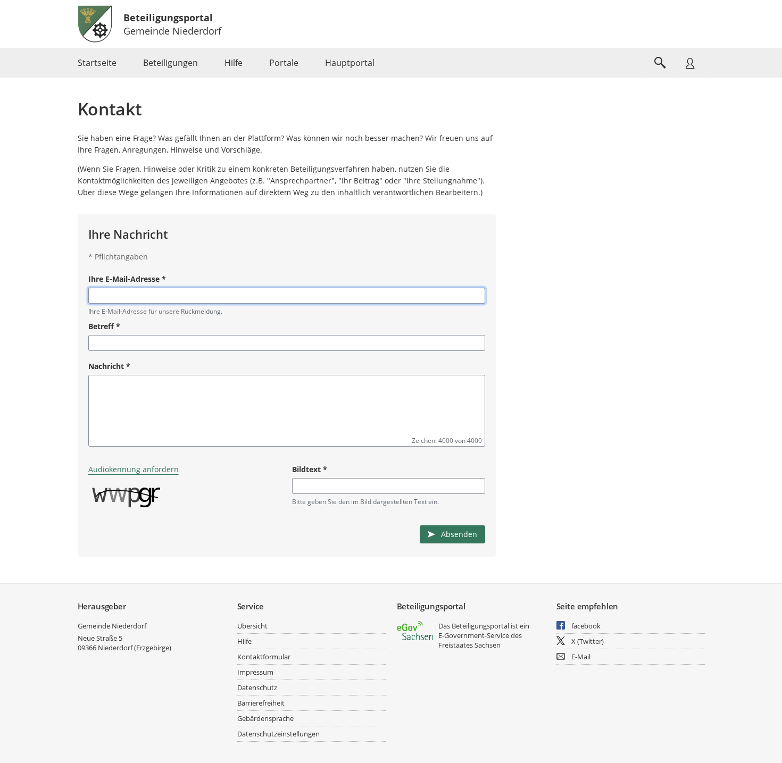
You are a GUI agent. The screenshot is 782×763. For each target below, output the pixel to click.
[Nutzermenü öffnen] (690, 63)
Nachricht (109, 366)
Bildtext (309, 469)
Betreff (104, 326)
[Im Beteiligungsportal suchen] (660, 63)
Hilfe (244, 641)
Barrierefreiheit (261, 703)
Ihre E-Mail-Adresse (127, 279)
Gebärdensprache (265, 718)
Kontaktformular (263, 656)
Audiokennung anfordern (133, 469)
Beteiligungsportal (168, 17)
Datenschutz (257, 687)
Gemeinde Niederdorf (112, 626)
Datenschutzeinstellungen (278, 734)
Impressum (255, 672)
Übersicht (252, 626)
